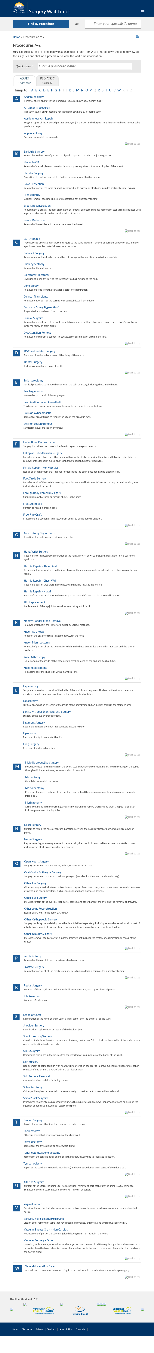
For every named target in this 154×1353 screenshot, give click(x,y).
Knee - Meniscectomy (37, 642)
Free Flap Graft (32, 514)
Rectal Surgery (33, 985)
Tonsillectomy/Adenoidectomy (41, 1152)
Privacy (39, 1329)
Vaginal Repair (33, 1204)
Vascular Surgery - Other (39, 1240)
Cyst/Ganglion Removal (38, 332)
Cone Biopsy (31, 285)
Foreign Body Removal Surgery (42, 493)
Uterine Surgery (34, 1182)
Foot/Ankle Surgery (34, 478)
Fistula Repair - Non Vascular (40, 467)
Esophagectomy (33, 391)
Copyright (80, 1329)
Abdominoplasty (34, 97)
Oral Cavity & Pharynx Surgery (42, 872)
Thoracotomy (31, 1131)
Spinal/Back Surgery (35, 1098)
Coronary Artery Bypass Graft (42, 307)
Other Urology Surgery (38, 934)
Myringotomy (33, 802)
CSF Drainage (32, 238)
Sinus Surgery (31, 1051)
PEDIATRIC (47, 81)
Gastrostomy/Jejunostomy (40, 533)
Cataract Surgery (34, 253)
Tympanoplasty (32, 1163)
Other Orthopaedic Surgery (40, 919)
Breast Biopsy (32, 195)
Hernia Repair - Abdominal (40, 566)
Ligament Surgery (34, 722)
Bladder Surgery (33, 173)
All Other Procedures (37, 107)
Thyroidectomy (32, 1142)
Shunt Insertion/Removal (38, 1036)
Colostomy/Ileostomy (36, 275)
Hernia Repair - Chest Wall (40, 580)
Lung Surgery (31, 744)
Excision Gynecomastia (37, 413)
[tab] (24, 80)
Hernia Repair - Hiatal (37, 591)
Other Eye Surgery (35, 898)
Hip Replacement (34, 602)
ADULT (24, 81)
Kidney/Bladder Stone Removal (42, 621)
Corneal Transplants (36, 296)
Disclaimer (27, 1329)
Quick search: (25, 66)
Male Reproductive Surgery (42, 762)
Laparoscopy (30, 686)
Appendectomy (33, 133)
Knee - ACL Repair (35, 631)
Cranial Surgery (33, 318)
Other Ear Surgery (35, 883)
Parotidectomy (33, 956)
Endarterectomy (33, 380)
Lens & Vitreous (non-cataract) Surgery (47, 711)
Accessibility (66, 1329)
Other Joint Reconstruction (40, 908)
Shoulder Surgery (33, 1025)
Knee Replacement (35, 667)
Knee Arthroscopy (34, 657)
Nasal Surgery (32, 825)
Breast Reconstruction (37, 205)
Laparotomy (30, 701)
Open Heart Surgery (36, 861)
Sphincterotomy (32, 1087)
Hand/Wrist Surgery (36, 551)
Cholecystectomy (34, 264)
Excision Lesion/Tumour (37, 423)
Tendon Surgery (32, 1120)
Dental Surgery (33, 362)
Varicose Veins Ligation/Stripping (44, 1218)
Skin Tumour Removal (36, 1076)
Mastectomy (32, 777)
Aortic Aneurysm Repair (38, 118)
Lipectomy (29, 733)
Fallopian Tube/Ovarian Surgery (42, 453)
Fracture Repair (32, 503)
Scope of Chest (32, 1015)
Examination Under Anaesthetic (42, 402)
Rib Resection (32, 996)
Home (16, 37)
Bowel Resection (34, 184)
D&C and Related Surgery (39, 351)
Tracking (51, 1329)
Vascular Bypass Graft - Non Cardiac (46, 1229)
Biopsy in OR (31, 162)
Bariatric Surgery (34, 151)
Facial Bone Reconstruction (39, 442)
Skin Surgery (30, 1062)
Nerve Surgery (33, 839)
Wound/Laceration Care (39, 1266)
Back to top (134, 143)
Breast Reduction (34, 220)
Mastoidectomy (34, 788)
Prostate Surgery (34, 967)
